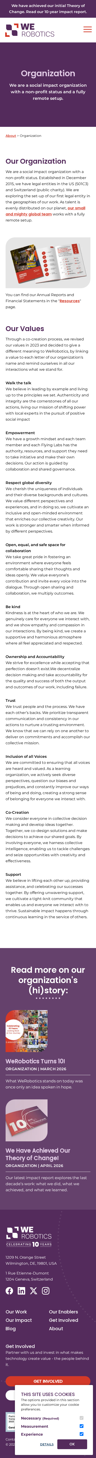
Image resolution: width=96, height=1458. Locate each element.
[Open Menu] (87, 29)
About (11, 136)
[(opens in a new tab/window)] (9, 1291)
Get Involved (63, 1320)
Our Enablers (63, 1312)
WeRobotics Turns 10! (35, 1061)
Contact (12, 1439)
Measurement (34, 1426)
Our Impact (19, 1320)
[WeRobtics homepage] (30, 30)
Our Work (16, 1312)
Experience (32, 1434)
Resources (70, 301)
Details (47, 1444)
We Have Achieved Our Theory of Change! (38, 1154)
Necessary (40, 1418)
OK (72, 1444)
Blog (11, 1328)
